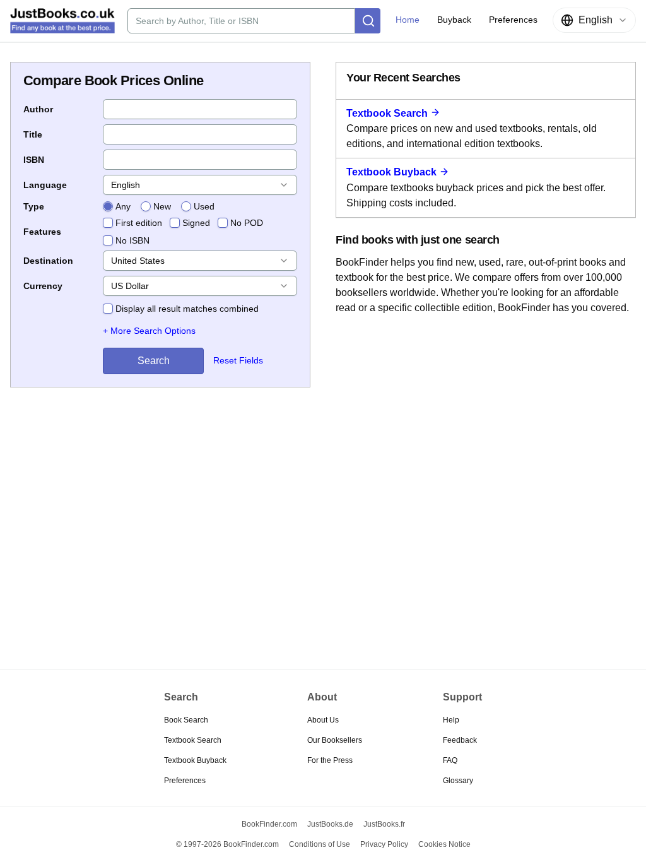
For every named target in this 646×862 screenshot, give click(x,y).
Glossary (458, 780)
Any (123, 206)
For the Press (330, 760)
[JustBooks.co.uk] (62, 20)
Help (451, 720)
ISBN (33, 160)
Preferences (185, 780)
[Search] (367, 20)
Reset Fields (238, 360)
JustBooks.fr (384, 824)
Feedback (460, 740)
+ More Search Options (149, 331)
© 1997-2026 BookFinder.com (227, 844)
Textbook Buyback (391, 172)
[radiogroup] (158, 206)
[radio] (108, 206)
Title (32, 134)
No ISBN (132, 240)
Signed (196, 222)
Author (38, 109)
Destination (48, 261)
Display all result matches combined (187, 308)
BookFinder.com (269, 824)
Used (204, 206)
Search (154, 360)
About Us (323, 720)
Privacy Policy (384, 844)
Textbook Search (387, 113)
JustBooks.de (330, 824)
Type (33, 206)
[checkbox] (108, 223)
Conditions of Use (319, 844)
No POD (246, 222)
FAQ (450, 760)
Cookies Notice (444, 844)
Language (45, 185)
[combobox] (594, 20)
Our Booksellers (334, 740)
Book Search (186, 720)
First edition (138, 222)
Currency (42, 286)
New (162, 206)
